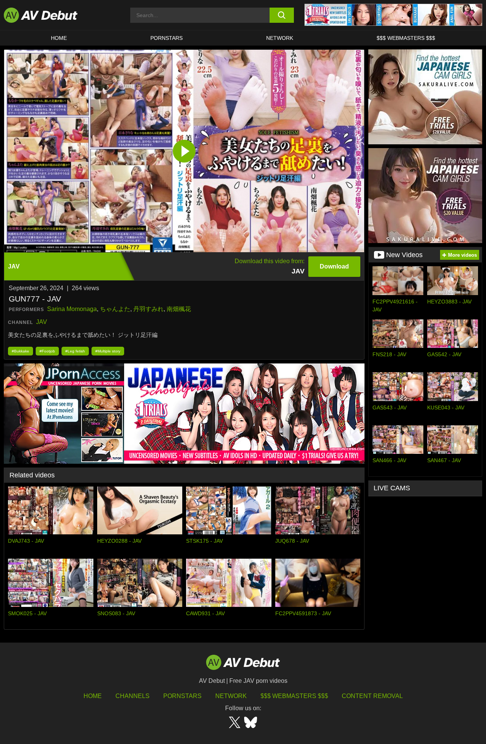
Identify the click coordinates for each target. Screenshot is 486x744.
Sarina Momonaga (72, 309)
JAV (41, 322)
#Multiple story (107, 351)
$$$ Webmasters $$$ (406, 38)
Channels (132, 696)
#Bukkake (20, 351)
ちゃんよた (115, 309)
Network (279, 38)
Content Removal (372, 696)
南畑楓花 (179, 309)
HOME (59, 38)
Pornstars (166, 38)
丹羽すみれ (148, 309)
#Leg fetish (75, 351)
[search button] (282, 15)
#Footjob (47, 351)
